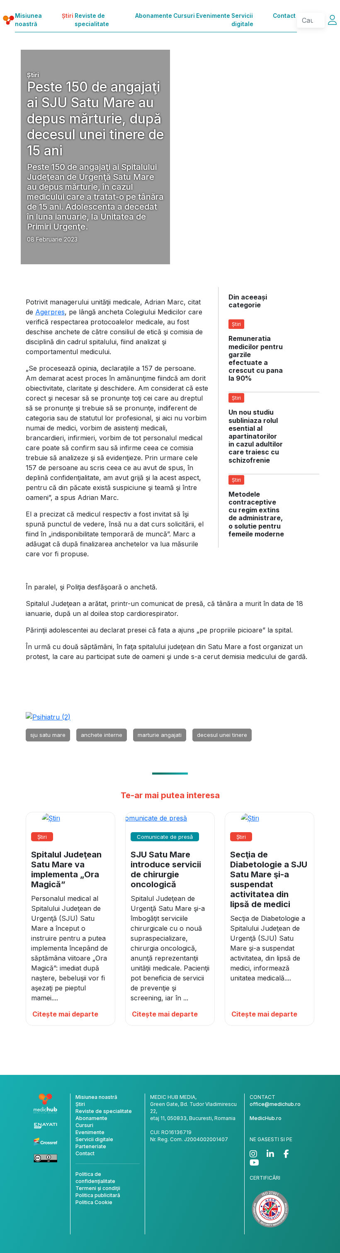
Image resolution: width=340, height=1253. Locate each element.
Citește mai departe (65, 1014)
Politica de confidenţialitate (95, 1177)
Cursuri (184, 15)
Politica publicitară (97, 1195)
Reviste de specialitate (92, 19)
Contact (284, 15)
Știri (67, 15)
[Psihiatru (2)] (48, 716)
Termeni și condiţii (97, 1188)
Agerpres (50, 312)
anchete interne (101, 735)
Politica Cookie (93, 1202)
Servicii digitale (242, 19)
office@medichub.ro (275, 1104)
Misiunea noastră (28, 19)
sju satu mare (48, 735)
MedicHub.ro (266, 1118)
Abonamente (153, 15)
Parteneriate (90, 1146)
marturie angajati (160, 735)
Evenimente (213, 15)
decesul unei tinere (222, 735)
